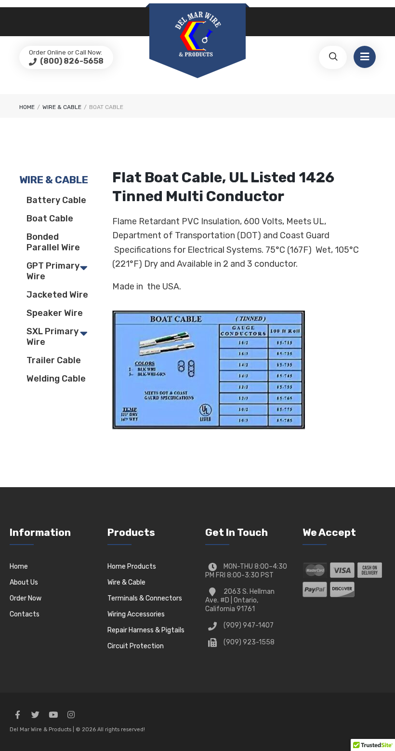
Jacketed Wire (57, 294)
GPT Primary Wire (52, 271)
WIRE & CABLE (61, 107)
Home (27, 107)
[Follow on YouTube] (53, 715)
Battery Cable (56, 200)
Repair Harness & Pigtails (145, 630)
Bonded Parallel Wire (53, 242)
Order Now (25, 598)
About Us (24, 582)
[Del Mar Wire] (197, 35)
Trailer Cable (53, 360)
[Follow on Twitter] (35, 715)
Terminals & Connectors (144, 598)
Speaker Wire (54, 313)
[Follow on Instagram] (71, 715)
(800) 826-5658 (71, 61)
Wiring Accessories (136, 614)
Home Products (131, 566)
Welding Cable (56, 378)
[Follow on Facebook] (17, 715)
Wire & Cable (126, 582)
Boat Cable (49, 218)
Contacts (25, 614)
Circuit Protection (135, 646)
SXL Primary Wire (52, 336)
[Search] (333, 57)
